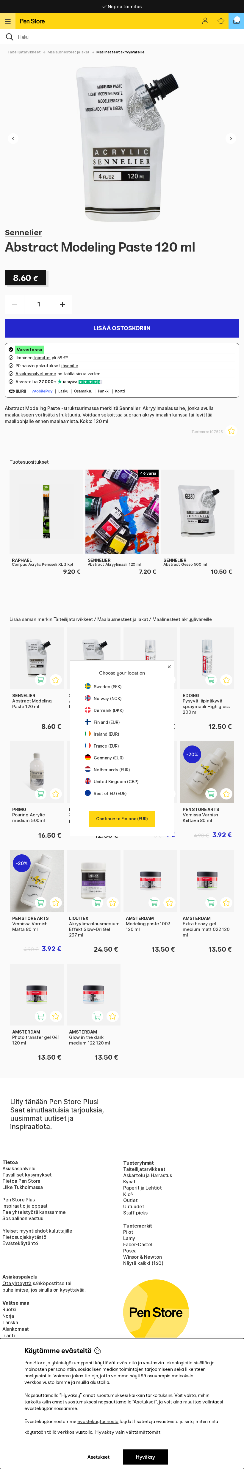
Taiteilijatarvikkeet (23, 52)
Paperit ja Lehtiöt (142, 1188)
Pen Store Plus (18, 1200)
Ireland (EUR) (106, 734)
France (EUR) (106, 745)
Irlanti (8, 1335)
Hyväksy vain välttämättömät (127, 1432)
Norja (8, 1316)
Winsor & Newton (142, 1257)
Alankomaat (15, 1329)
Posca (130, 1251)
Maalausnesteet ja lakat (69, 52)
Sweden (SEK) (108, 686)
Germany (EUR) (109, 757)
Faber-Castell (138, 1244)
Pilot (128, 1232)
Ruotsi (9, 1309)
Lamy (129, 1238)
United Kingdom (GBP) (116, 781)
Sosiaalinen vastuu (22, 1218)
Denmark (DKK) (109, 710)
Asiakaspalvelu (18, 1168)
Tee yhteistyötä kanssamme (34, 1212)
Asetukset (98, 1457)
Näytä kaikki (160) (143, 1263)
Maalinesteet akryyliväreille (120, 52)
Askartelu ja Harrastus (147, 1175)
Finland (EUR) (107, 722)
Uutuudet (133, 1206)
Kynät (129, 1182)
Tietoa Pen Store (21, 1181)
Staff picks (135, 1213)
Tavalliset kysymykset (27, 1175)
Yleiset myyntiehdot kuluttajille (37, 1231)
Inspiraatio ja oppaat (25, 1206)
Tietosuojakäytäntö (24, 1237)
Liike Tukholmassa (22, 1187)
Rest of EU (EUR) (110, 793)
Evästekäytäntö (20, 1243)
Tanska (10, 1322)
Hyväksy (145, 1457)
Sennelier (23, 232)
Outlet (130, 1200)
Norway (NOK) (108, 698)
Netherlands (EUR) (112, 769)
